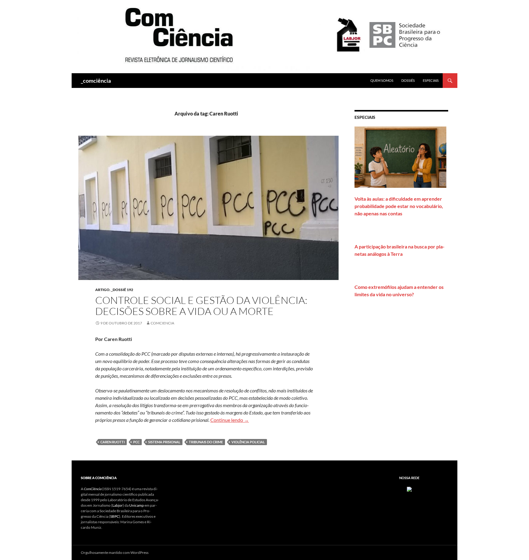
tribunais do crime (206, 442)
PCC (136, 442)
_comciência (96, 80)
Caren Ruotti (112, 442)
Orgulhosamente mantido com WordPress (114, 552)
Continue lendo (229, 420)
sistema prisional (164, 442)
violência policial (248, 442)
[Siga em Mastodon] (409, 488)
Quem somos (381, 80)
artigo (102, 289)
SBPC (114, 516)
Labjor (117, 505)
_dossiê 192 (122, 289)
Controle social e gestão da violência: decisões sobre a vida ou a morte (201, 305)
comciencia (162, 323)
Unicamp (136, 505)
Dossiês (408, 80)
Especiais (431, 80)
